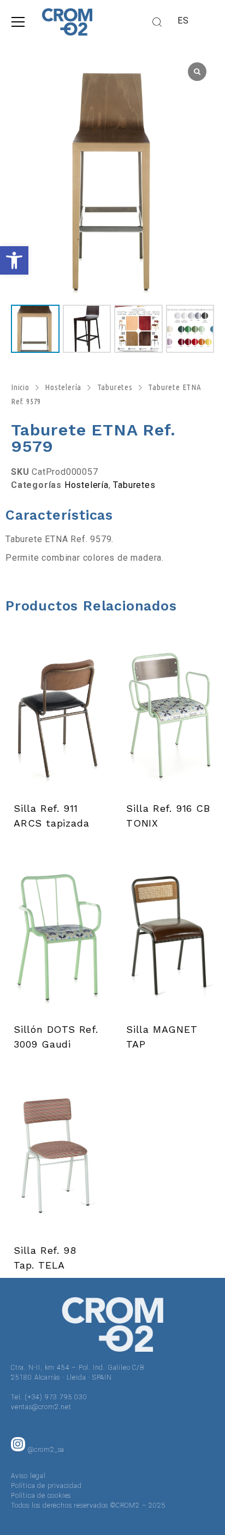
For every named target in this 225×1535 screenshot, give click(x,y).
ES (183, 20)
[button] (14, 260)
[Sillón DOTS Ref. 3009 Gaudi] (56, 934)
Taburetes (115, 387)
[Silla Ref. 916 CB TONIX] (169, 713)
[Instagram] (18, 1444)
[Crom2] (67, 22)
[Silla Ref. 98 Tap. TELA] (56, 1155)
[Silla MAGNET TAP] (169, 934)
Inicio (20, 387)
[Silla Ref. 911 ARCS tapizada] (56, 713)
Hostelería (63, 387)
